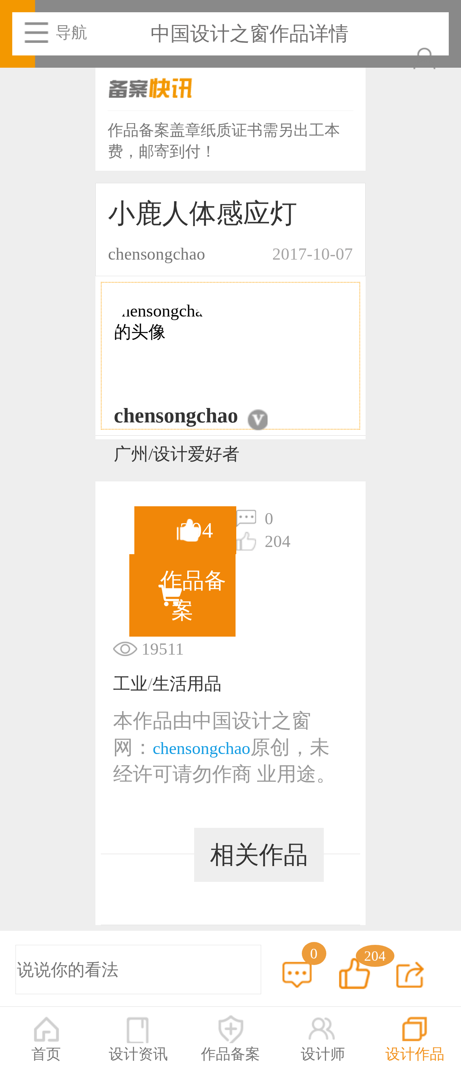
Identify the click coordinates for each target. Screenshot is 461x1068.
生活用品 (186, 683)
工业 (130, 683)
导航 (71, 32)
